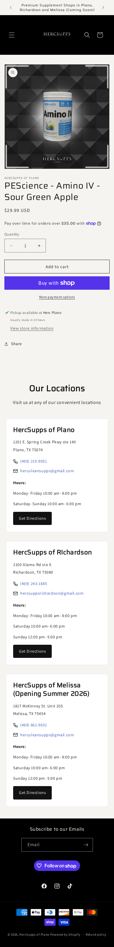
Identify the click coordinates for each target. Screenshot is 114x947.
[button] (11, 35)
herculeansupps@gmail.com (47, 470)
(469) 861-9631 (33, 725)
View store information (31, 328)
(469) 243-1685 (33, 583)
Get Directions (32, 518)
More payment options (57, 297)
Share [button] (16, 343)
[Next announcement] (103, 7)
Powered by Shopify (65, 934)
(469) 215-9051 (33, 461)
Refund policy (96, 934)
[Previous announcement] (10, 7)
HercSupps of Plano (34, 934)
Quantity (11, 234)
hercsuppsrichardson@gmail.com (52, 593)
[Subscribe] (86, 845)
